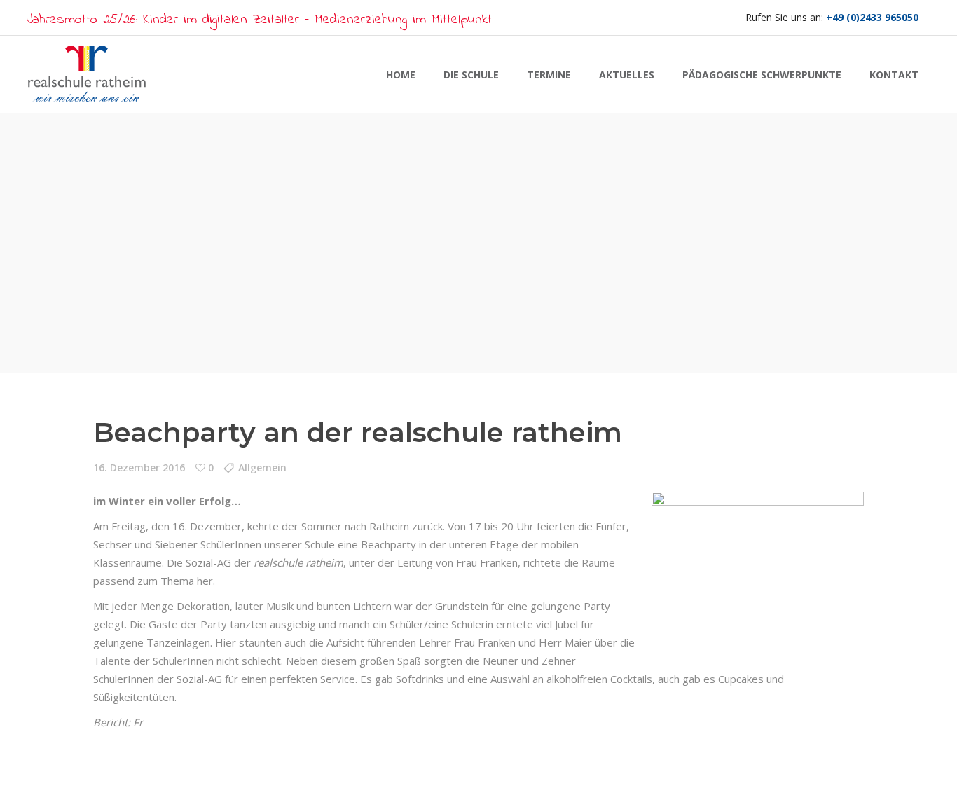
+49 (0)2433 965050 (872, 17)
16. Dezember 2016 (139, 467)
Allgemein (262, 467)
